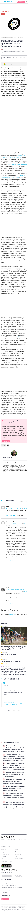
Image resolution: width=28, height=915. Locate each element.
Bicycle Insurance (19, 858)
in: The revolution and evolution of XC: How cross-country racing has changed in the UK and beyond (11, 703)
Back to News (5, 11)
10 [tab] (19, 710)
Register (12, 515)
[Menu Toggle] (2, 1)
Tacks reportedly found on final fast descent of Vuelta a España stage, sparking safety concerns (14, 788)
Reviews (3, 852)
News (2, 851)
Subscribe (21, 1)
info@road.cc (14, 883)
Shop (16, 856)
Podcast (17, 852)
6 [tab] (14, 710)
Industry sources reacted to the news (17, 164)
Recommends (18, 854)
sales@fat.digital (18, 887)
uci (8, 445)
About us (3, 849)
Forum (16, 849)
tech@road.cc (12, 885)
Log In (7, 515)
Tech (2, 858)
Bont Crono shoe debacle (15, 337)
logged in (12, 614)
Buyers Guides (5, 854)
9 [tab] (18, 710)
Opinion (16, 851)
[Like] (23, 508)
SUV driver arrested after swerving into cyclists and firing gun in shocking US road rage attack (13, 774)
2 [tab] (9, 710)
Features (3, 856)
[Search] (26, 2)
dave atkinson (7, 457)
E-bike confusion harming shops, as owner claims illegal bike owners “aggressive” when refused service (14, 781)
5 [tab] (13, 710)
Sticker (3, 445)
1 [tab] (8, 710)
